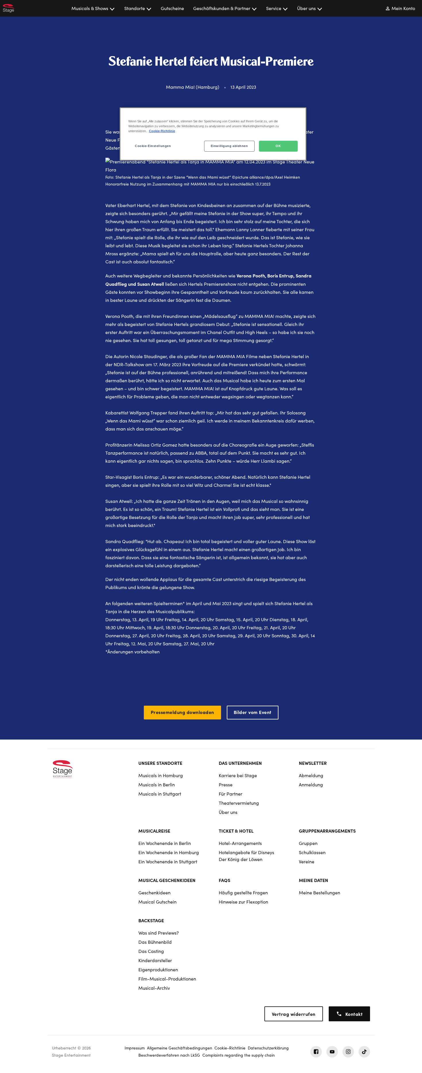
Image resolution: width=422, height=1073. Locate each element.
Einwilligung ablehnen (229, 146)
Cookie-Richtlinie (162, 131)
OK (278, 146)
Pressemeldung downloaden (182, 712)
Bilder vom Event (253, 712)
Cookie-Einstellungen (153, 146)
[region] (213, 134)
